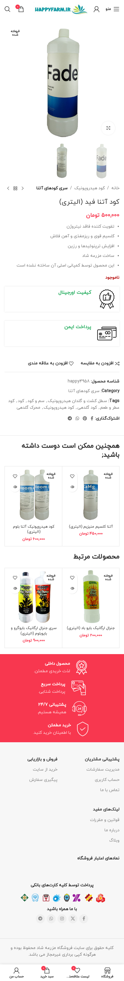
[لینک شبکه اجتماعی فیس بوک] (92, 418)
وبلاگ (114, 840)
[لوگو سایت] (61, 8)
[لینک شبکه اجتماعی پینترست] (85, 418)
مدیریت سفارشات (102, 769)
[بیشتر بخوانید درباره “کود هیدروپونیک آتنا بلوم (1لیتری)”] (15, 486)
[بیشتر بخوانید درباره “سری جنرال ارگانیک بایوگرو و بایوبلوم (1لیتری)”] (15, 588)
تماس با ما (109, 790)
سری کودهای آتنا (52, 188)
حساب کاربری (107, 780)
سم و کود (36, 401)
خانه (115, 188)
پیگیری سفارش (43, 780)
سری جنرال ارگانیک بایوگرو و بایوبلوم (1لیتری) (34, 630)
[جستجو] (8, 9)
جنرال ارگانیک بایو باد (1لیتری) (91, 628)
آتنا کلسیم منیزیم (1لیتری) (91, 526)
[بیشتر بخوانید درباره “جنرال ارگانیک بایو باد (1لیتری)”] (72, 588)
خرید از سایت (45, 769)
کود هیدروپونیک (89, 188)
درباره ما (111, 830)
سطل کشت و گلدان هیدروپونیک (77, 401)
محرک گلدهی (28, 408)
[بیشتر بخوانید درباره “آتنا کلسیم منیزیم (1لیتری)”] (72, 486)
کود (21, 401)
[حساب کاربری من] (97, 9)
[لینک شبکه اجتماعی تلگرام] (70, 418)
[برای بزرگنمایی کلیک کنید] (108, 128)
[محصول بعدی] (8, 188)
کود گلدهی (87, 408)
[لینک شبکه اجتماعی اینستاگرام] (62, 918)
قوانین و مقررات (104, 820)
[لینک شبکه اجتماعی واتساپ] (77, 418)
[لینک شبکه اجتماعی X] (72, 918)
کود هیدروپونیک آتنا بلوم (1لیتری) (33, 529)
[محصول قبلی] (22, 188)
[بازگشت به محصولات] (15, 188)
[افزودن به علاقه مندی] (72, 476)
